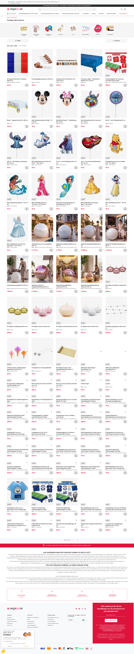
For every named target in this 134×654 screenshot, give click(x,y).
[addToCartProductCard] (27, 85)
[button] (121, 9)
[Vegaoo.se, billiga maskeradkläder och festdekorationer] (14, 9)
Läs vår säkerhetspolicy (8, 641)
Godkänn (26, 646)
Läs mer (10, 646)
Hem (8, 17)
